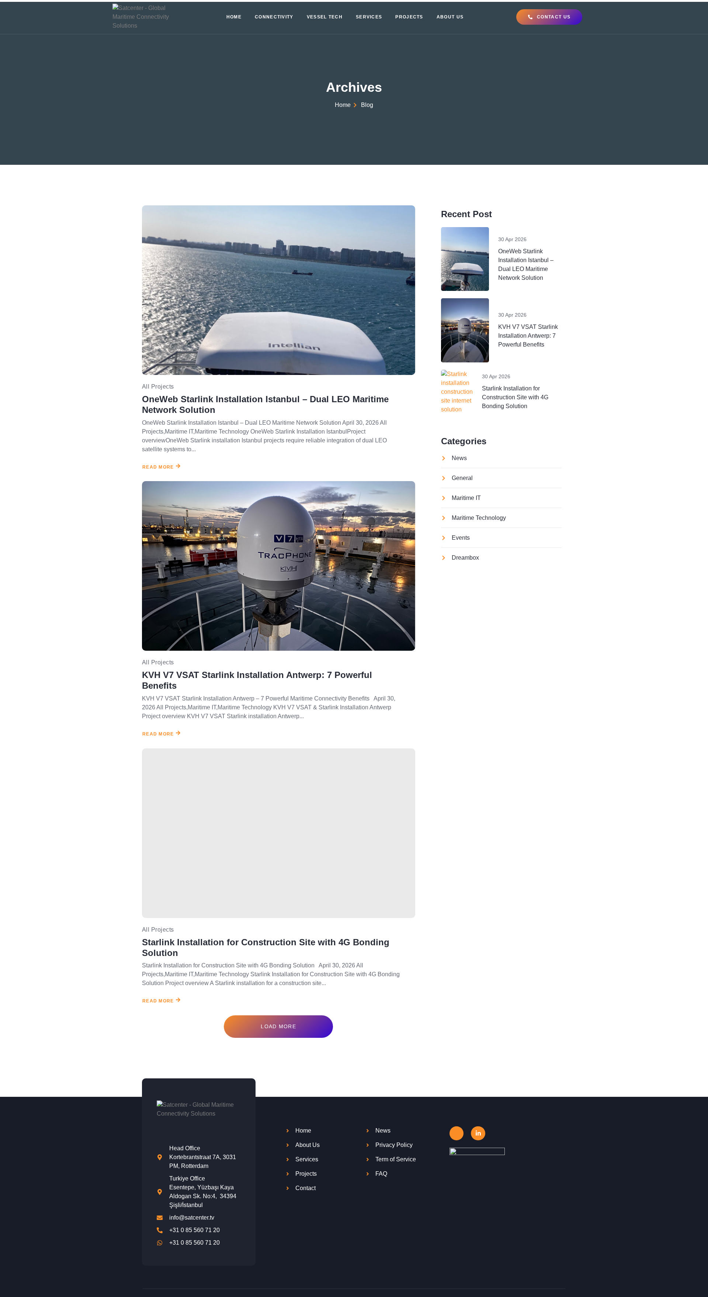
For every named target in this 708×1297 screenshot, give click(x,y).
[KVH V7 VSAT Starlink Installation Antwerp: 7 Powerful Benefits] (278, 566)
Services (369, 17)
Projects (409, 17)
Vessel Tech (325, 17)
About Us (450, 17)
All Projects (158, 386)
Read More (158, 466)
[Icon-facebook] (457, 1133)
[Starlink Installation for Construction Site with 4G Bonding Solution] (278, 833)
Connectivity (274, 17)
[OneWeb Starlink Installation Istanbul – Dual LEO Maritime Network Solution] (278, 290)
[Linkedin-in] (478, 1133)
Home (234, 17)
